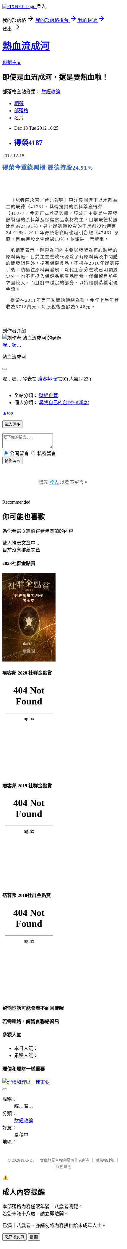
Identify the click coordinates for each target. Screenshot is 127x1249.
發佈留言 (12, 460)
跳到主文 (11, 62)
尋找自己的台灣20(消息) (64, 402)
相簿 (19, 103)
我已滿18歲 (14, 1237)
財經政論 (50, 91)
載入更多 (12, 424)
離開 (34, 1237)
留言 (58, 378)
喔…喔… (11, 345)
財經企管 (48, 395)
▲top (7, 412)
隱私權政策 (105, 1160)
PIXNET (27, 1160)
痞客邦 (45, 378)
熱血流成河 (26, 46)
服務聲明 (63, 1166)
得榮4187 (28, 143)
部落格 (21, 110)
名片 (19, 117)
